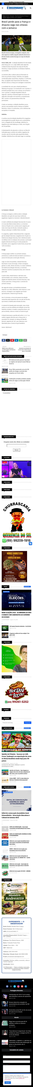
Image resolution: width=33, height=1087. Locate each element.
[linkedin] (26, 986)
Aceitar (8, 1082)
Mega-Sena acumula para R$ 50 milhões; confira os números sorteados (18, 1023)
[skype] (14, 986)
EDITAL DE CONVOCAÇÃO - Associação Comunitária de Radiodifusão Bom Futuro (19, 827)
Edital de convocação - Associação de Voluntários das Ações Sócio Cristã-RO (19, 864)
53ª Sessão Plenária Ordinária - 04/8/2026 (20, 626)
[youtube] (22, 986)
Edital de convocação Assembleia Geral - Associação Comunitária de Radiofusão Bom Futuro (19, 842)
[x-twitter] (11, 986)
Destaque (12, 15)
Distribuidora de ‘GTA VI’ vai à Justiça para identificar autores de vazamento (20, 995)
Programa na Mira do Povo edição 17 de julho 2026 (19, 634)
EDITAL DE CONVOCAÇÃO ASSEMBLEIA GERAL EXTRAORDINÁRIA (20, 834)
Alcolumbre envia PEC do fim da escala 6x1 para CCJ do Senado (20, 1011)
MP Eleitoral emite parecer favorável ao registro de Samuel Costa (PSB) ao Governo (19, 361)
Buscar (16, 450)
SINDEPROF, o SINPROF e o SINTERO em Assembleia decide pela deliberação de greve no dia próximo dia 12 (20, 1042)
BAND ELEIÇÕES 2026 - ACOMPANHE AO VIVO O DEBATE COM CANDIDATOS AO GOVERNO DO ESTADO (16, 615)
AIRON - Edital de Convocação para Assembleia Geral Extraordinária (18, 849)
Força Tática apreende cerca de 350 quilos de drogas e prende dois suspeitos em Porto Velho (19, 371)
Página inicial (6, 15)
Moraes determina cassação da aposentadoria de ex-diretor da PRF (19, 1003)
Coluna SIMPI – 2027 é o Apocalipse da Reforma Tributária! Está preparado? (19, 779)
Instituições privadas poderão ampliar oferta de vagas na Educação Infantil (20, 379)
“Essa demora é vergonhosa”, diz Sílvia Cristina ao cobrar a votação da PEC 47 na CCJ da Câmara (20, 1032)
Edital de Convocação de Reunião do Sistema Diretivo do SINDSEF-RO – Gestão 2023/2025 (19, 857)
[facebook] (7, 986)
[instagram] (18, 986)
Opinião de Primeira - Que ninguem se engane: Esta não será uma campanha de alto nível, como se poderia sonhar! (19, 772)
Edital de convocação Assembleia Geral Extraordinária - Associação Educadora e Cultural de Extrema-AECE (16, 815)
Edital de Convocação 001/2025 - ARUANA (19, 871)
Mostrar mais (27, 586)
